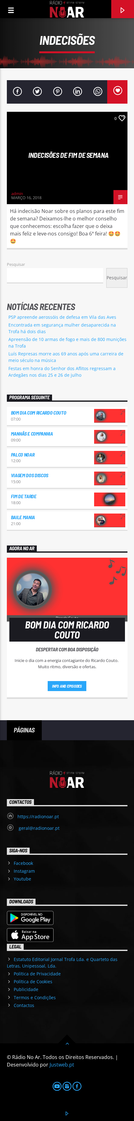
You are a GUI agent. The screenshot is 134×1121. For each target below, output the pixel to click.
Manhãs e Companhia (32, 434)
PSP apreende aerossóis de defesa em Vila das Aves (62, 317)
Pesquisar (16, 264)
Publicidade (26, 989)
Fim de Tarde (23, 496)
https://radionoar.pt (38, 816)
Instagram (24, 871)
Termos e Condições (35, 997)
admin (17, 193)
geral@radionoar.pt (38, 828)
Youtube (22, 879)
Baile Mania (23, 517)
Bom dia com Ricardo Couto (38, 413)
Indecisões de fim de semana (68, 155)
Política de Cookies (33, 981)
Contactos (24, 1005)
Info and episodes (67, 686)
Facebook (23, 863)
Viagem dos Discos (30, 475)
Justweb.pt (62, 1064)
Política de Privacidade (37, 974)
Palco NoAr (23, 454)
